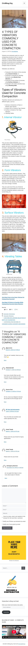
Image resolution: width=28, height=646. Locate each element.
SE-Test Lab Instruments (12, 409)
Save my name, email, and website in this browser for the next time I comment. (14, 517)
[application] (14, 632)
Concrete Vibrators (9, 316)
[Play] (3, 637)
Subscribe (6, 612)
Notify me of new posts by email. (11, 524)
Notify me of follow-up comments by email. (14, 521)
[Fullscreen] (24, 637)
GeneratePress (21, 643)
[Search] (23, 568)
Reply (5, 360)
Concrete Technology (9, 314)
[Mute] (22, 637)
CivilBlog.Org (7, 3)
